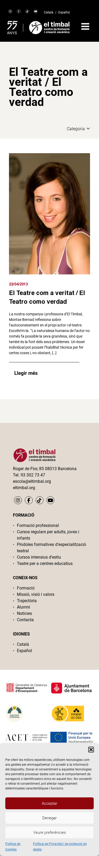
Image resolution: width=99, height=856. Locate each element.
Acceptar (49, 803)
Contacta (25, 619)
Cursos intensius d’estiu (39, 557)
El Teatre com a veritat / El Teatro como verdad (47, 297)
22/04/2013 (18, 284)
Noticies (24, 613)
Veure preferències (49, 832)
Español (64, 12)
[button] (91, 749)
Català (48, 12)
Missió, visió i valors (35, 594)
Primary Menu (85, 26)
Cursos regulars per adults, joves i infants (48, 535)
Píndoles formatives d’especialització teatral (51, 547)
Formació (26, 588)
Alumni (23, 607)
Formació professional (38, 525)
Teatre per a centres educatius (45, 563)
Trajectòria (27, 600)
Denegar (49, 818)
